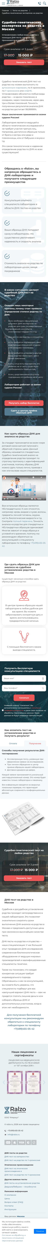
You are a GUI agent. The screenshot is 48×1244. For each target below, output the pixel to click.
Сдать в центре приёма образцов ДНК (24, 411)
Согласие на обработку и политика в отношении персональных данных (14, 1238)
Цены (7, 1198)
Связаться (24, 698)
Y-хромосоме (12, 91)
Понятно (40, 1231)
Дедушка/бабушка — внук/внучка (20, 1187)
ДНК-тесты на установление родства (22, 1183)
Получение (35, 743)
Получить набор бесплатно (24, 403)
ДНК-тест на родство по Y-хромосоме (22, 1160)
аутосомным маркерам (14, 87)
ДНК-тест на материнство (16, 1156)
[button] (44, 1082)
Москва (21, 1216)
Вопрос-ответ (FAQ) (13, 1202)
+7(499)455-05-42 (24, 1028)
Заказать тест (24, 62)
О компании (10, 1195)
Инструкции (10, 1209)
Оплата (13, 743)
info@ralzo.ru (14, 1134)
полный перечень (22, 521)
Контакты (8, 1206)
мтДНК (28, 91)
